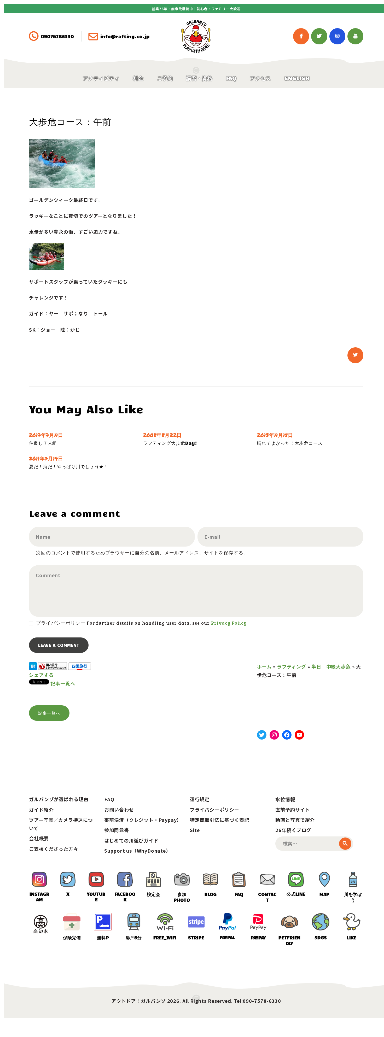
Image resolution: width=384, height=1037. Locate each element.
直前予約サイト (292, 809)
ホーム (264, 666)
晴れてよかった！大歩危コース (290, 443)
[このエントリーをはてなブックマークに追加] (33, 666)
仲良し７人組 (43, 443)
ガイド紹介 (41, 809)
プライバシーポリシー (214, 809)
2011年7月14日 (46, 458)
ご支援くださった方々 (53, 848)
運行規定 (200, 799)
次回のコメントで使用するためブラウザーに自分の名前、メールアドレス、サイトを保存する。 (142, 552)
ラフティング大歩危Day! (170, 443)
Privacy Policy (229, 623)
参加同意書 (116, 830)
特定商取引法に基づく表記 (219, 819)
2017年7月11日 (46, 434)
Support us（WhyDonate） (137, 850)
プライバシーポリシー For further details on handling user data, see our (141, 623)
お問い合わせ (119, 809)
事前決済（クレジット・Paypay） (143, 819)
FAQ (109, 799)
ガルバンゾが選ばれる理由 (59, 799)
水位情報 (285, 799)
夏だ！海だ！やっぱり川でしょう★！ (68, 466)
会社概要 (39, 838)
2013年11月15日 (275, 434)
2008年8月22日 (162, 434)
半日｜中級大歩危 (331, 666)
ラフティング (291, 666)
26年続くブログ (293, 830)
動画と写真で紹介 (295, 819)
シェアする (41, 674)
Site (195, 830)
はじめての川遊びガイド (131, 840)
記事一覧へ (62, 683)
